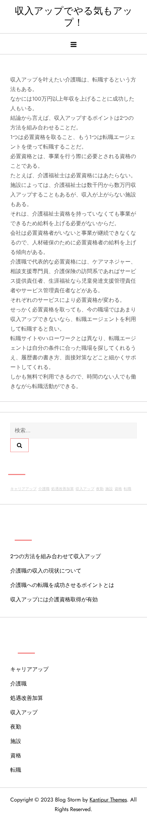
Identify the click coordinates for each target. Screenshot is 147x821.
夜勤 (100, 488)
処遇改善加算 (62, 488)
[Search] (19, 445)
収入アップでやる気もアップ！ (74, 16)
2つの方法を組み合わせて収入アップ (55, 556)
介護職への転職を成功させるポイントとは (62, 585)
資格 (118, 488)
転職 (127, 488)
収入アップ (85, 488)
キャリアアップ (23, 488)
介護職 (44, 488)
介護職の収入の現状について (45, 571)
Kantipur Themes (108, 800)
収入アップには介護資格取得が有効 (54, 599)
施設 (109, 488)
